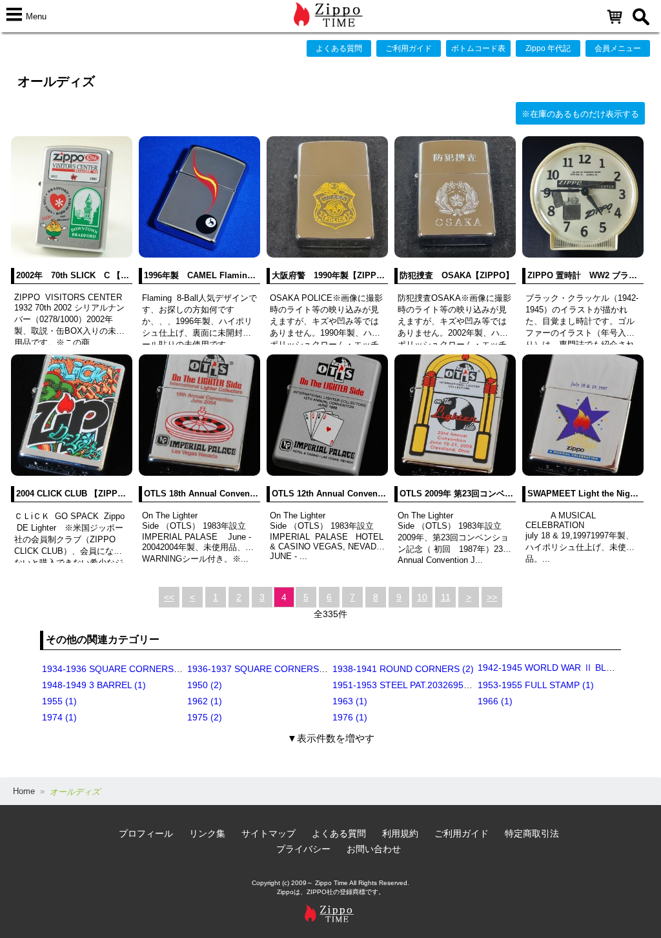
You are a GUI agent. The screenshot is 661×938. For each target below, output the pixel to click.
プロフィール (146, 833)
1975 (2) (204, 717)
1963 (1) (349, 701)
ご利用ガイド (408, 48)
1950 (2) (204, 685)
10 (422, 597)
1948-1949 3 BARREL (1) (94, 685)
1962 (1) (204, 701)
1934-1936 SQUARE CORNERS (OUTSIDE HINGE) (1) (155, 669)
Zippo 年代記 (548, 48)
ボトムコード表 (478, 48)
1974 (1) (59, 717)
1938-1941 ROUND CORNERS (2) (403, 669)
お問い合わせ (374, 849)
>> (492, 597)
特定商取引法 (532, 833)
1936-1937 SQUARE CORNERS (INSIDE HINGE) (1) (295, 669)
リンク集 (207, 833)
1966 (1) (495, 701)
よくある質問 (339, 48)
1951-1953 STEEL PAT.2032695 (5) (405, 685)
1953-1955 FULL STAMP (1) (536, 685)
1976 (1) (349, 717)
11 (446, 597)
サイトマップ (268, 833)
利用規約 (400, 833)
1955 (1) (59, 701)
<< (169, 597)
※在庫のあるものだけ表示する (580, 114)
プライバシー (303, 849)
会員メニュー (618, 48)
